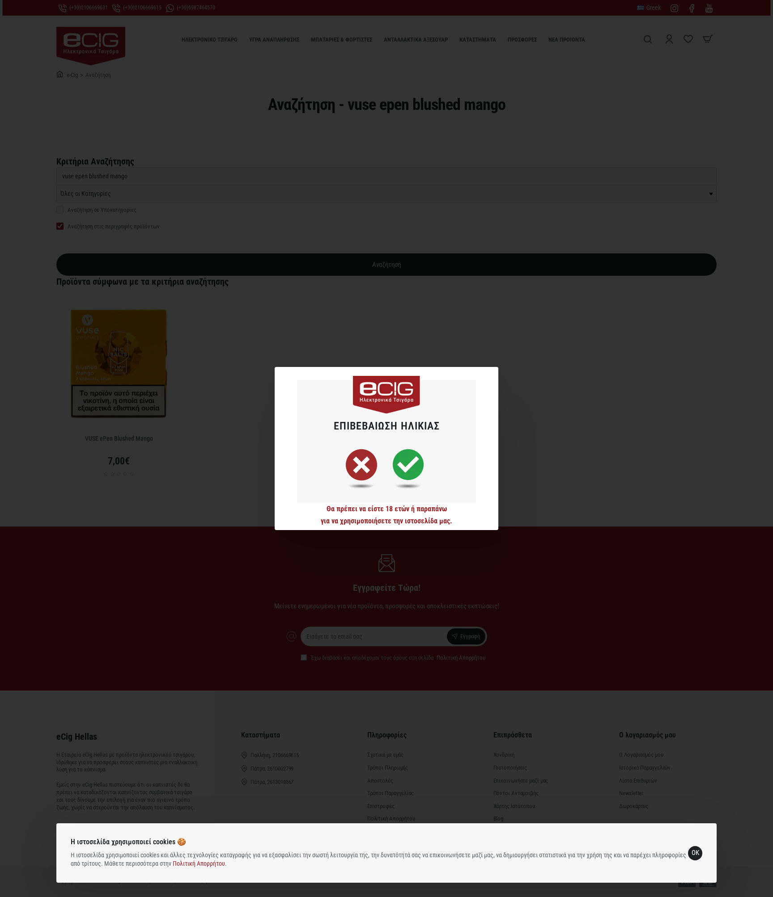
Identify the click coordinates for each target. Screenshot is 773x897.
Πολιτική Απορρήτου (199, 863)
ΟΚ (695, 853)
